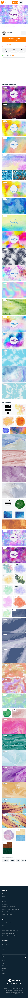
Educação (4, 991)
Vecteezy (4, 984)
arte (18, 948)
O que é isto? (13, 55)
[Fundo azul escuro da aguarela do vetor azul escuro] (13, 216)
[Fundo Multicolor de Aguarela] (13, 334)
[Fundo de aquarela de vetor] (13, 592)
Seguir (23, 33)
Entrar (21, 2)
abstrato (5, 948)
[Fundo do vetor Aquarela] (13, 94)
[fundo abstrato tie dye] (13, 367)
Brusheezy (4, 981)
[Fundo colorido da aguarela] (13, 127)
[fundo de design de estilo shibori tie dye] (13, 266)
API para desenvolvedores (8, 994)
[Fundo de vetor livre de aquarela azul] (13, 384)
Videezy (4, 986)
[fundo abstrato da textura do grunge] (7, 936)
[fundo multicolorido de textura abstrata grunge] (13, 893)
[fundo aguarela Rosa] (20, 667)
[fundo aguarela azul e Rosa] (7, 623)
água (12, 948)
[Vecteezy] (2, 2)
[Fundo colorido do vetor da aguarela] (13, 144)
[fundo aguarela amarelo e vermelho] (7, 431)
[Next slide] (22, 948)
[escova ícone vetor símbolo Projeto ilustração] (8, 537)
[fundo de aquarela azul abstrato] (9, 691)
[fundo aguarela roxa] (8, 633)
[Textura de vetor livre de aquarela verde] (13, 317)
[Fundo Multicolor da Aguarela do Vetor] (13, 161)
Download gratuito (14, 39)
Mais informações (7, 58)
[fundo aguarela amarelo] (8, 644)
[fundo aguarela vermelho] (8, 680)
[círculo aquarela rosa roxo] (8, 922)
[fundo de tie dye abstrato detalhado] (13, 401)
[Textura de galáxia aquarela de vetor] (13, 110)
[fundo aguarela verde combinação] (7, 655)
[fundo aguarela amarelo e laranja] (8, 443)
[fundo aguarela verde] (19, 655)
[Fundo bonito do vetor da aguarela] (13, 233)
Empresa (4, 989)
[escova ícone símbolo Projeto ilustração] (8, 419)
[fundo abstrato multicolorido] (13, 748)
